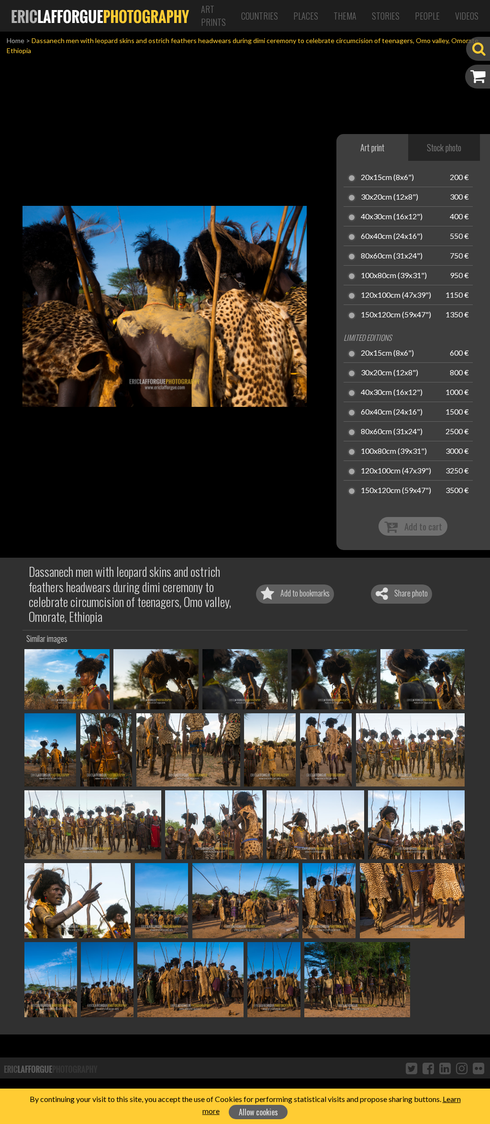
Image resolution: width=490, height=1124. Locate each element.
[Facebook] (428, 1068)
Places (305, 16)
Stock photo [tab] (444, 147)
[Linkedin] (445, 1068)
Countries (259, 16)
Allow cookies (258, 1112)
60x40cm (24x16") (392, 236)
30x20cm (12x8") (389, 197)
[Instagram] (462, 1068)
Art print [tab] (372, 147)
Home (15, 40)
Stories (386, 16)
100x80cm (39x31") (394, 276)
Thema (345, 16)
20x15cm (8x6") (387, 177)
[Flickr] (478, 1068)
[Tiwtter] (411, 1068)
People (427, 16)
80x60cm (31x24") (392, 256)
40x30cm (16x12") (392, 217)
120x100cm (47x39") (396, 295)
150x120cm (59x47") (396, 315)
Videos (467, 16)
